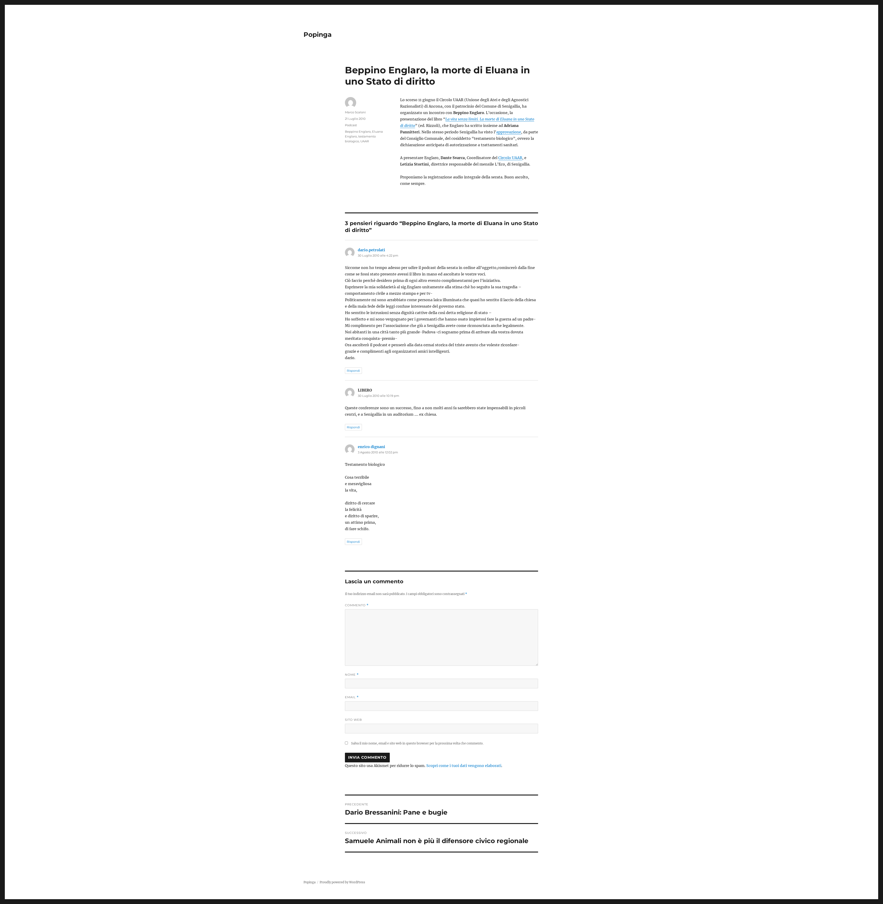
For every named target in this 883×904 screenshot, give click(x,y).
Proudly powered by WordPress (342, 882)
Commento (357, 605)
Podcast (351, 125)
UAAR (364, 141)
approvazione (508, 132)
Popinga (318, 34)
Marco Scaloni (355, 112)
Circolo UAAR (510, 157)
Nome (352, 675)
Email (352, 697)
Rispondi (353, 370)
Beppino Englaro (358, 131)
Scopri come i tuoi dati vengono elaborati (463, 765)
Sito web (353, 719)
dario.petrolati (371, 250)
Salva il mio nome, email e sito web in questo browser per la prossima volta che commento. (417, 743)
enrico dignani (371, 446)
